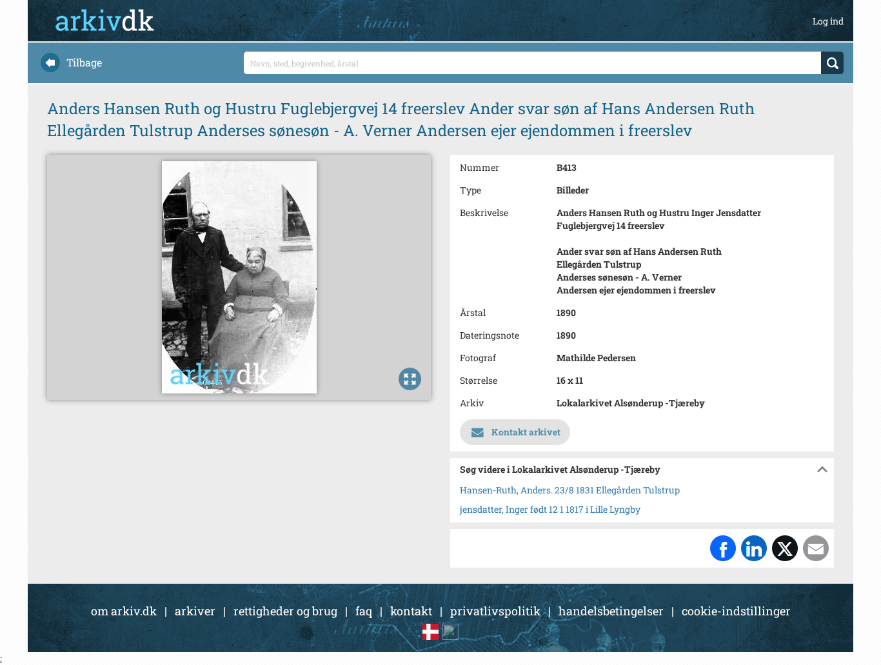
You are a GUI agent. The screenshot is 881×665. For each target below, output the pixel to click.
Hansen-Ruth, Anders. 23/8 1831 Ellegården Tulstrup (570, 490)
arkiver (195, 611)
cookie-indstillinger (736, 611)
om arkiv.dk (124, 611)
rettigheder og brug (285, 611)
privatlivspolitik (495, 611)
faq (363, 611)
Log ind (828, 21)
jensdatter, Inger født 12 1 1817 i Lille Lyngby (550, 509)
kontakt (411, 611)
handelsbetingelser (611, 611)
